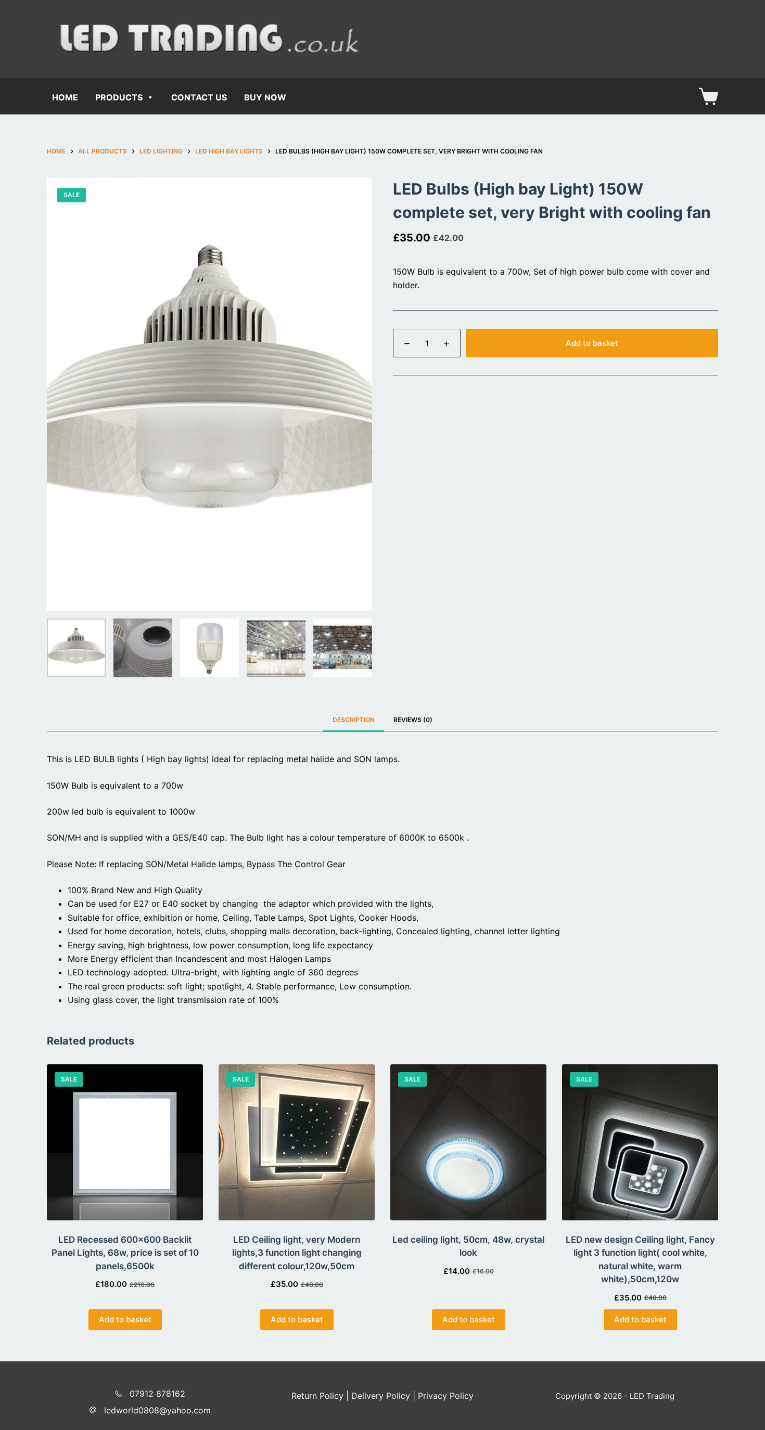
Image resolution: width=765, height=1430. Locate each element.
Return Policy (317, 1395)
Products (119, 97)
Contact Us (199, 97)
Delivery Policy (380, 1395)
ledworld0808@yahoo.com (157, 1410)
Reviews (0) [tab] (412, 720)
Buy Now (265, 97)
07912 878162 (157, 1393)
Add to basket (592, 343)
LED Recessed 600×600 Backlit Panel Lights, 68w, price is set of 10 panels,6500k (125, 1252)
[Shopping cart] (708, 96)
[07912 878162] (118, 1393)
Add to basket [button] (125, 1319)
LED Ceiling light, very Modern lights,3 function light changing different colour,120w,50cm (297, 1252)
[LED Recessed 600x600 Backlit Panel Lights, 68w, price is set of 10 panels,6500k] (125, 1142)
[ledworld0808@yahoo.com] (93, 1410)
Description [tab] (354, 720)
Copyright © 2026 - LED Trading (614, 1396)
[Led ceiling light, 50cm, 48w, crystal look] (468, 1142)
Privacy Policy (446, 1395)
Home (65, 97)
